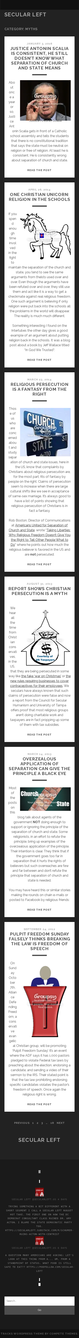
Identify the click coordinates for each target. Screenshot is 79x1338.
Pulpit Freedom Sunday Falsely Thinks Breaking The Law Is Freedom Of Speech (39, 941)
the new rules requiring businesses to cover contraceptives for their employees (40, 681)
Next (61, 1122)
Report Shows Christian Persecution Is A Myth (39, 591)
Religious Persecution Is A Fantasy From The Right (39, 389)
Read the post (39, 170)
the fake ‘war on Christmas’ (41, 676)
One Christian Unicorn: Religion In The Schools (39, 197)
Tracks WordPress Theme (22, 1333)
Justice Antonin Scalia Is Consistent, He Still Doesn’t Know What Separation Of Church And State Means (39, 58)
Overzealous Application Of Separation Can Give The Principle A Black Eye (39, 766)
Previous (21, 1122)
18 (52, 1122)
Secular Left (25, 15)
